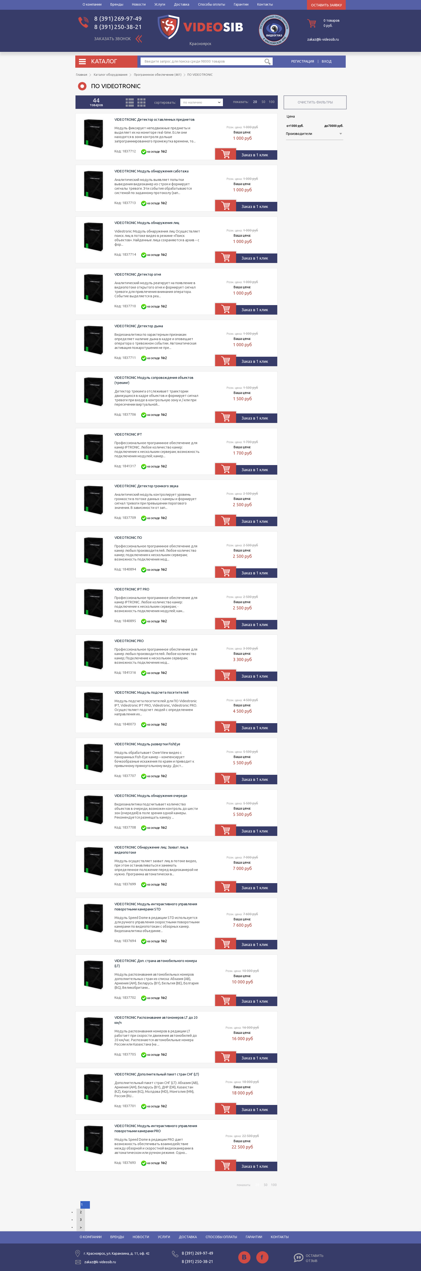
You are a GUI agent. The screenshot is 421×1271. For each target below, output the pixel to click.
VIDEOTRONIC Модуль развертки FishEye (147, 744)
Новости (139, 4)
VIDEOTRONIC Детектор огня (138, 274)
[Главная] (200, 38)
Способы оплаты (211, 4)
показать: (241, 102)
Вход (327, 61)
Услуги (159, 4)
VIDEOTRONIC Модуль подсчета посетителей (152, 692)
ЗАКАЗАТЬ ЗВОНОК (112, 39)
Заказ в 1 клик (255, 155)
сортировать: (165, 102)
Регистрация (302, 61)
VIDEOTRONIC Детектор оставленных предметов (155, 119)
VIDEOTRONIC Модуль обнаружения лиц (147, 223)
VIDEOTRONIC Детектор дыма (139, 326)
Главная (81, 74)
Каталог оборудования (110, 74)
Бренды (116, 4)
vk (244, 1257)
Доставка (181, 4)
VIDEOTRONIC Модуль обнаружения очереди (151, 796)
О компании (92, 4)
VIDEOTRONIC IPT (128, 434)
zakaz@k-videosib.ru (323, 39)
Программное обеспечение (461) (158, 74)
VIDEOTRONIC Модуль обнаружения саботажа (152, 171)
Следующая (81, 1227)
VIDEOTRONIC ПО (128, 538)
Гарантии (241, 4)
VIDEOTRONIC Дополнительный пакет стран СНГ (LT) (157, 1074)
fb (262, 1257)
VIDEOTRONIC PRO (129, 641)
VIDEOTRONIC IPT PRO (132, 589)
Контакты (265, 4)
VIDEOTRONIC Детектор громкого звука (146, 486)
